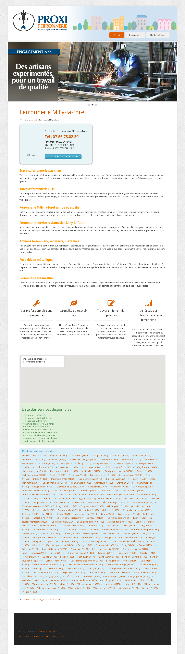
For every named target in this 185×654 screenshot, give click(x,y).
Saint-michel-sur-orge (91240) (120, 564)
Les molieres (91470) (145, 521)
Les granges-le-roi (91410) (119, 521)
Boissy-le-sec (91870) (68, 467)
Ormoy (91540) (85, 545)
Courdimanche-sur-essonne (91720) (39, 494)
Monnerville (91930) (90, 537)
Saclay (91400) (67, 556)
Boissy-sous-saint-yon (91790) (95, 467)
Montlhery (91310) (134, 537)
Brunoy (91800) (39, 479)
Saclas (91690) (50, 556)
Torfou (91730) (72, 576)
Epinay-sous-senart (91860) (107, 498)
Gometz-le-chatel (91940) (70, 510)
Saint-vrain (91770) (75, 568)
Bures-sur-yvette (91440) (117, 479)
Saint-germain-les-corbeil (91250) (121, 560)
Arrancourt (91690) (120, 455)
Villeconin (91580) (114, 584)
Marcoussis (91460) (88, 529)
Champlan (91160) (125, 482)
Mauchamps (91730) (50, 533)
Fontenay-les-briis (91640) (65, 506)
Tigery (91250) (54, 576)
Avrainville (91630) (109, 459)
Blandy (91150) (84, 463)
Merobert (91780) (111, 533)
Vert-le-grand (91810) (112, 580)
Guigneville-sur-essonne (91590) (137, 510)
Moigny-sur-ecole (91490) (44, 537)
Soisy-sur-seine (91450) (145, 572)
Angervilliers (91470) (79, 455)
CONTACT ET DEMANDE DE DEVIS (63, 156)
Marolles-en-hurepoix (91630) (145, 529)
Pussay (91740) (57, 553)
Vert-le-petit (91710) (134, 580)
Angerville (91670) (58, 455)
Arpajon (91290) (100, 455)
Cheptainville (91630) (98, 486)
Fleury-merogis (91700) (114, 502)
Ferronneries (135, 35)
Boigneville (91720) (103, 463)
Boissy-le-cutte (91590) (43, 467)
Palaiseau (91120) (30, 549)
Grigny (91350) (92, 510)
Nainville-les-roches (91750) (132, 541)
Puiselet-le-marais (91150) (34, 553)
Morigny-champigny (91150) (45, 541)
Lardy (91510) (139, 517)
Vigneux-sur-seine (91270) (44, 584)
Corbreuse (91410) (88, 490)
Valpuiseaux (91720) (91, 576)
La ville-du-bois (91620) (119, 517)
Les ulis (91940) (29, 525)
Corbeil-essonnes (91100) (64, 490)
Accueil (117, 35)
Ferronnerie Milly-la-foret (53, 112)
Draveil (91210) (48, 498)
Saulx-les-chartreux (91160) (45, 572)
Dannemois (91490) (146, 494)
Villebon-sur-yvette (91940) (89, 584)
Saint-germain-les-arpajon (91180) (87, 560)
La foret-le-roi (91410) (42, 517)
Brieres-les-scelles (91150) (102, 475)
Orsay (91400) (128, 545)
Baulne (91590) (48, 463)
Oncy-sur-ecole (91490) (63, 545)
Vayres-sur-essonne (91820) (55, 580)
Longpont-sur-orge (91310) (45, 529)
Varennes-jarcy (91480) (115, 576)
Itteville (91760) (64, 514)
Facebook (26, 636)
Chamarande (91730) (81, 482)
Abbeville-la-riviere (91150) (34, 455)
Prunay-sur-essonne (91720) (136, 549)
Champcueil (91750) (103, 482)
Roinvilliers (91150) (30, 556)
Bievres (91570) (66, 463)
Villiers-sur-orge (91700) (104, 588)
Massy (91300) (30, 533)
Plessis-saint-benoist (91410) (105, 549)
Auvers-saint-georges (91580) (83, 459)
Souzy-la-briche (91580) (33, 576)
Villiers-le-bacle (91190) (79, 588)
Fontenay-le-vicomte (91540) (35, 506)
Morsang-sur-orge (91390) (74, 541)
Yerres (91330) (30, 592)
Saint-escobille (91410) (56, 560)
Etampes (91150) (40, 502)
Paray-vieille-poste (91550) (54, 549)
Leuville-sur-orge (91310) (72, 525)
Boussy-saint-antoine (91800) (64, 471)
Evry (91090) (94, 502)
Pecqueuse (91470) (80, 549)
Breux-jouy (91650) (78, 475)
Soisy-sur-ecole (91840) (119, 572)
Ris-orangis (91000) (127, 553)
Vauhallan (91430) (30, 580)
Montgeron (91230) (112, 537)
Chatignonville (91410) (42, 486)
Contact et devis (157, 35)
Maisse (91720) (68, 529)
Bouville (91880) (144, 471)
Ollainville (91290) (40, 545)
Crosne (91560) (96, 494)
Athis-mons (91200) (142, 455)
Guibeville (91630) (110, 510)
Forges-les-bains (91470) (92, 506)
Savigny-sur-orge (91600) (73, 572)
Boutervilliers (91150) (91, 471)
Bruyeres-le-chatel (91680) (62, 479)
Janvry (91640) (107, 514)
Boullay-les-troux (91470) (146, 467)
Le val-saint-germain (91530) (90, 521)
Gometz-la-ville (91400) (43, 510)
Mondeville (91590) (69, 537)
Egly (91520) (85, 498)
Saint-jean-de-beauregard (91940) (48, 564)
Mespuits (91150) (131, 533)
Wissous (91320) (150, 588)
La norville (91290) (95, 517)
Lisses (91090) (129, 525)
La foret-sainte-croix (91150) (70, 517)
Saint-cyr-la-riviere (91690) (134, 556)
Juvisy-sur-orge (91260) (129, 514)
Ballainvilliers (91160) (131, 459)
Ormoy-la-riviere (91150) (107, 545)
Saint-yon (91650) (96, 568)
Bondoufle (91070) (122, 467)
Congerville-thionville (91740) (35, 490)
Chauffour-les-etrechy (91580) (71, 486)
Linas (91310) (113, 525)
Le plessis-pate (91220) (62, 521)
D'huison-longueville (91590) (120, 494)
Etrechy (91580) (77, 502)
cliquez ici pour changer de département (41, 599)
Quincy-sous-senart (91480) (81, 553)
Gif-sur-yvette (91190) (117, 506)
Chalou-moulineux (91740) (55, 482)
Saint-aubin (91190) (86, 556)
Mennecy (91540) (71, 533)
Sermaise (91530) (96, 572)
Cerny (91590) (139, 479)
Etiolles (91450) (59, 502)
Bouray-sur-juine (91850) (35, 471)
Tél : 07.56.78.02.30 (62, 136)
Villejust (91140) (133, 584)
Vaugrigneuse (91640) (140, 576)
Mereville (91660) (91, 533)
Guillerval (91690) (30, 514)
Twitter (39, 636)
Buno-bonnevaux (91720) (90, 479)
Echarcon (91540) (67, 498)
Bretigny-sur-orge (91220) (34, 475)
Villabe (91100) (67, 584)
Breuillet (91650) (57, 475)
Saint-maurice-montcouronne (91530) (85, 564)
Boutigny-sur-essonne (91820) (119, 471)
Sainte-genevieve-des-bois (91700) (124, 568)
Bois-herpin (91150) (125, 463)
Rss (64, 636)
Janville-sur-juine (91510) (86, 514)
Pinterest (52, 636)
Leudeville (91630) (48, 525)
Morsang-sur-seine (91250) (103, 541)
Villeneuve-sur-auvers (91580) (51, 588)
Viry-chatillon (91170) (129, 588)
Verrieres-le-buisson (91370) (85, 580)
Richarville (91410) (105, 553)
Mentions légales (48, 631)
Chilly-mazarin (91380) (143, 486)
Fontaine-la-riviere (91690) (140, 502)
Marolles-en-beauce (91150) (114, 529)
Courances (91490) (110, 490)
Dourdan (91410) (30, 498)
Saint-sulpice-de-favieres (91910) (47, 568)
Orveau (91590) (146, 545)
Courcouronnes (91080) (133, 490)
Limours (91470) (95, 525)
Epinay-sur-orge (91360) (134, 498)
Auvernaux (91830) (57, 459)
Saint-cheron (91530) (109, 556)
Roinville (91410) (147, 553)
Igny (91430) (47, 514)
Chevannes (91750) (120, 486)
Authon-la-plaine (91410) (33, 459)
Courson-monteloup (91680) (72, 494)
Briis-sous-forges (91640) (130, 475)
